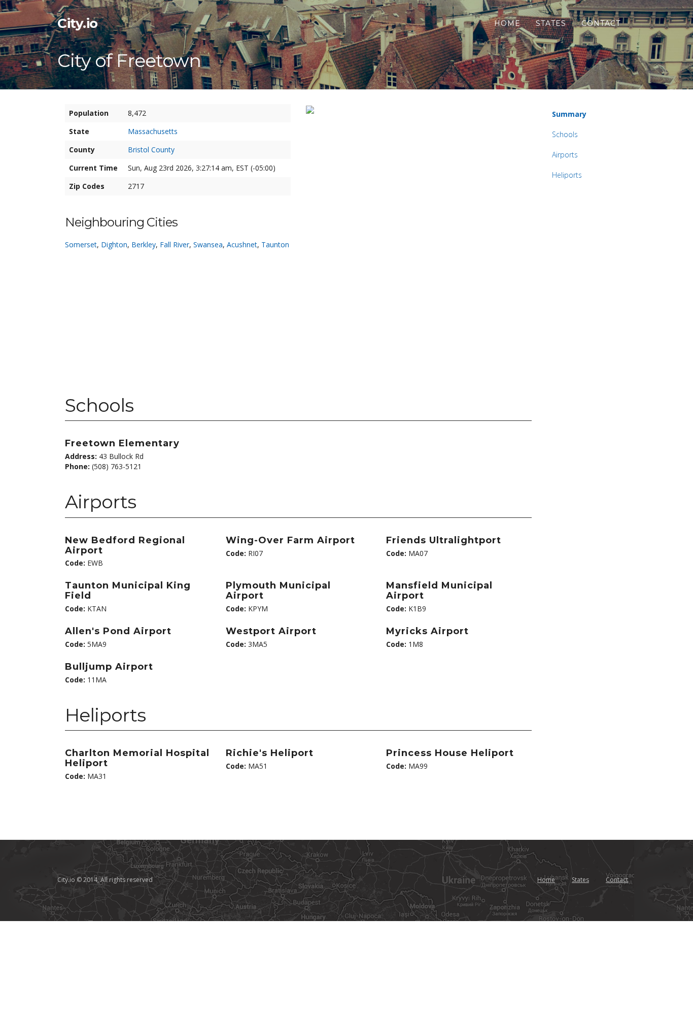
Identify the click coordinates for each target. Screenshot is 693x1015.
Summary (569, 114)
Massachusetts (153, 131)
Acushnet (242, 244)
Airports (565, 154)
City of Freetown (129, 60)
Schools (565, 134)
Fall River (174, 244)
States (551, 23)
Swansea (208, 244)
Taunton (275, 244)
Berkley (143, 244)
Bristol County (151, 149)
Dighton (114, 244)
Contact (600, 23)
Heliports (567, 175)
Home (507, 23)
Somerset (81, 244)
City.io (77, 23)
